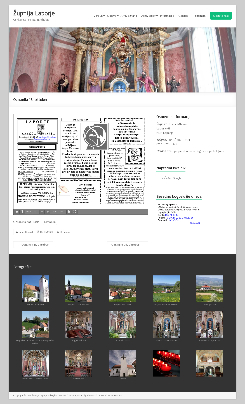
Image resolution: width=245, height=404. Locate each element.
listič (36, 222)
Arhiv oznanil (129, 15)
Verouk (98, 15)
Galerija (183, 15)
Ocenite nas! (221, 15)
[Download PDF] (69, 212)
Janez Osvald (25, 231)
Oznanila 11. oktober (33, 244)
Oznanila (50, 222)
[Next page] (22, 212)
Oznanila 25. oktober (127, 244)
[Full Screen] (74, 212)
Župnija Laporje (34, 13)
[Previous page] (17, 212)
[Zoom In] (47, 212)
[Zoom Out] (42, 212)
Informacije (167, 15)
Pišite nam (199, 15)
